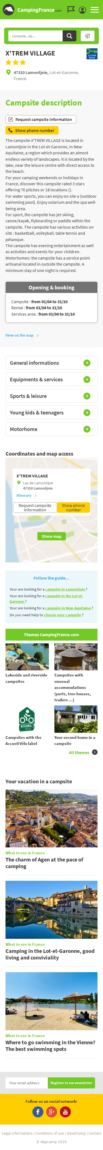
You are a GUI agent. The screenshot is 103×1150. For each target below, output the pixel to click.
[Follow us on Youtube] (65, 1111)
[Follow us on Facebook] (37, 1111)
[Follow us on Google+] (51, 1111)
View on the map (19, 335)
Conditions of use (49, 1133)
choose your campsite (62, 614)
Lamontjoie (43, 488)
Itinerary (23, 495)
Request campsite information (43, 119)
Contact (94, 1133)
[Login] (83, 10)
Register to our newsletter (71, 1083)
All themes (79, 752)
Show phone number (73, 507)
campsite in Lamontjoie (65, 589)
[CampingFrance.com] (51, 10)
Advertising (76, 1133)
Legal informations (17, 1133)
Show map (52, 536)
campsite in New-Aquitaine (68, 608)
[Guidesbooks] (72, 9)
